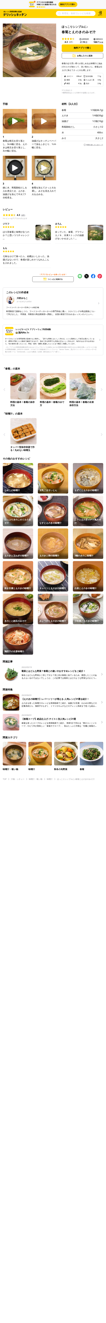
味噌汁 (50, 779)
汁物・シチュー (17, 779)
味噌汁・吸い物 (35, 779)
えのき (65, 115)
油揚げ (65, 121)
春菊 (64, 110)
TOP (4, 779)
